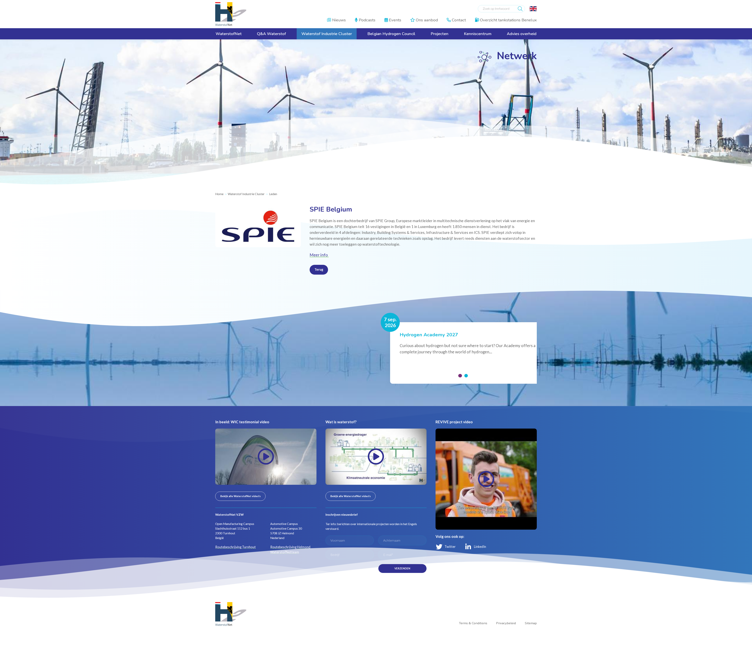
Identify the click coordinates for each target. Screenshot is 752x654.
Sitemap (531, 613)
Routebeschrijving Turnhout (233, 540)
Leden (271, 193)
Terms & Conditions (476, 613)
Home (219, 193)
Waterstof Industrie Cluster (245, 193)
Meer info (318, 254)
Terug (318, 268)
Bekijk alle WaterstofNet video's (238, 489)
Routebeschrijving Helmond (288, 540)
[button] (460, 370)
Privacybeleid (507, 613)
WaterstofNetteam (283, 544)
